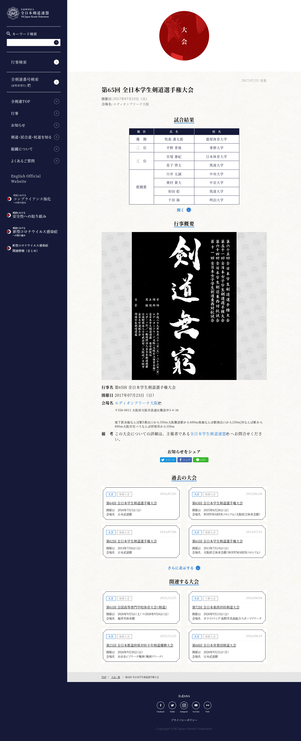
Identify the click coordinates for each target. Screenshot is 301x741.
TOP (104, 677)
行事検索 (19, 62)
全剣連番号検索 (25, 81)
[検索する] (56, 42)
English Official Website (26, 178)
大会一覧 (115, 677)
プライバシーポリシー (184, 720)
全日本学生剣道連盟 (208, 433)
